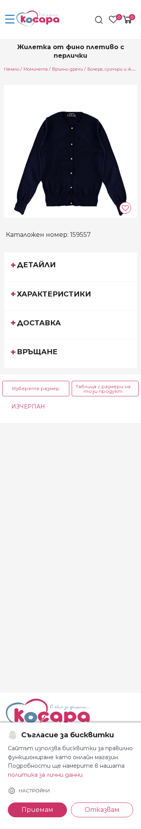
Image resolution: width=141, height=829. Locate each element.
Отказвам (102, 809)
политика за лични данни (45, 774)
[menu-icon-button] (9, 19)
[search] (99, 20)
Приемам (37, 809)
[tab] (70, 266)
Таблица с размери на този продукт (103, 388)
